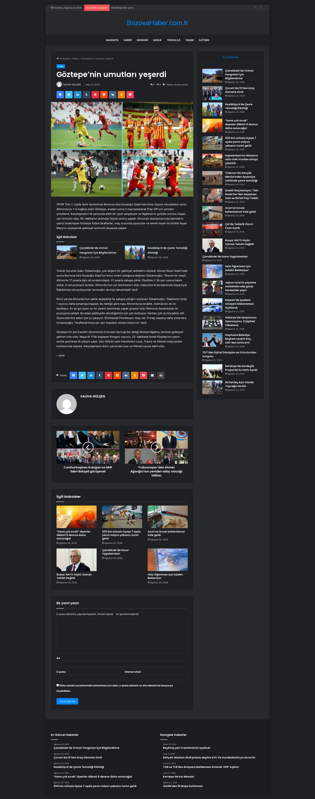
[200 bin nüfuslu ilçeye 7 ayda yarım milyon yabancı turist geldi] (122, 517)
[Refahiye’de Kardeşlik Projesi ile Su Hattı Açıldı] (212, 371)
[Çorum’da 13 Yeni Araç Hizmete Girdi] (212, 93)
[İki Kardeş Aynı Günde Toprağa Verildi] (212, 387)
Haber (128, 40)
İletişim (204, 40)
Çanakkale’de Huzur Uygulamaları (115, 551)
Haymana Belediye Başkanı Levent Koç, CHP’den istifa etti (238, 338)
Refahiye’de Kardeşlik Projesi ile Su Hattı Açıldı (241, 368)
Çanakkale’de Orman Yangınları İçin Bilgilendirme (239, 74)
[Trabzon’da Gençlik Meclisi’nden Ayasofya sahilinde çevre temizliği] (212, 178)
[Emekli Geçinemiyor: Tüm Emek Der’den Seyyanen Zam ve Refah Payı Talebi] (212, 195)
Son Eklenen (230, 57)
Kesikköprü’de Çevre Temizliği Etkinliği (132, 7)
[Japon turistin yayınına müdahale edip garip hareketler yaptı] (212, 287)
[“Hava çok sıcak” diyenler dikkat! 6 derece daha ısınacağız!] (77, 517)
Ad (59, 658)
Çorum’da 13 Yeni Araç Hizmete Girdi (240, 90)
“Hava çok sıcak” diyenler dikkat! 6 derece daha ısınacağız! (73, 535)
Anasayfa (112, 40)
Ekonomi (142, 40)
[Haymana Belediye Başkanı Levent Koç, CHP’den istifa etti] (212, 340)
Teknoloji (173, 40)
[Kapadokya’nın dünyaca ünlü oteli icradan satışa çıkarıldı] (212, 160)
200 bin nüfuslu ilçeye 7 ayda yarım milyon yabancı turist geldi (121, 535)
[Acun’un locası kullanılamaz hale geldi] (168, 517)
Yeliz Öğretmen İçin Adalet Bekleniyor (165, 576)
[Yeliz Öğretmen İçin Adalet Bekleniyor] (168, 560)
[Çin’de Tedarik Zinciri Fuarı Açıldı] (212, 229)
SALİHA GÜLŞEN (72, 84)
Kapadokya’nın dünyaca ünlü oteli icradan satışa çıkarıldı (241, 159)
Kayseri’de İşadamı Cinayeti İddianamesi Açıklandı (239, 303)
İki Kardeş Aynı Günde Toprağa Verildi (239, 384)
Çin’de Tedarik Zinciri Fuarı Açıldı (239, 226)
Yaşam (189, 40)
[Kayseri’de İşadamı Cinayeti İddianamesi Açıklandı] (212, 305)
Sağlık (157, 40)
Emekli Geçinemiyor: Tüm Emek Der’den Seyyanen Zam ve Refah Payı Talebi (241, 194)
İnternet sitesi (133, 671)
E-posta (62, 671)
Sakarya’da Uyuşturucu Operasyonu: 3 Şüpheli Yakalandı (240, 321)
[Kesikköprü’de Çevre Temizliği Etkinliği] (135, 252)
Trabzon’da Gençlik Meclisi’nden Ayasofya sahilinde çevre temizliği (241, 176)
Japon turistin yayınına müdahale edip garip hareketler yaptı (240, 286)
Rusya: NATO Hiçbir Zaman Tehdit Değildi (74, 576)
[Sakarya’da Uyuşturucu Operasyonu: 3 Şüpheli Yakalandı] (212, 322)
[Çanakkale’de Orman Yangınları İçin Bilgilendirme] (67, 252)
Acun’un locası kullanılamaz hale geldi (166, 533)
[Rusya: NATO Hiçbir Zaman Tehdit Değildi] (77, 560)
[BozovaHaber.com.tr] (157, 22)
